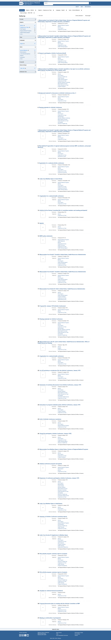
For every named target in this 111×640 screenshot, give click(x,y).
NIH (53, 638)
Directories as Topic (62, 156)
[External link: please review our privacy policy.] (20, 635)
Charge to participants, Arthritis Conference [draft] (52, 53)
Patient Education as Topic (63, 85)
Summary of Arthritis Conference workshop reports (53, 516)
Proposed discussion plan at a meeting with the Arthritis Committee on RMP (60, 603)
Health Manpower (61, 241)
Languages (22, 40)
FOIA (57, 634)
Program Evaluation (62, 86)
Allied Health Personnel (62, 83)
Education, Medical (61, 391)
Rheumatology (61, 116)
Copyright (22, 62)
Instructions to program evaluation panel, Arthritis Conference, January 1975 (60, 404)
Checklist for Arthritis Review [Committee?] (51, 590)
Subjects (21, 22)
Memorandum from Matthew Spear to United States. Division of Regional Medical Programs (64, 449)
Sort (79, 15)
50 (87, 15)
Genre (21, 47)
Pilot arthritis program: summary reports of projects (53, 553)
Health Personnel (61, 245)
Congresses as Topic (62, 29)
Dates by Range (23, 65)
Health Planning (61, 78)
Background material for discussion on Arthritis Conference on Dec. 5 (57, 93)
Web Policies (59, 632)
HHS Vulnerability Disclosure (62, 635)
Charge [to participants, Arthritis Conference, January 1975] (55, 433)
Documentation (61, 524)
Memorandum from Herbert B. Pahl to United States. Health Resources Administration (62, 289)
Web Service (88, 6)
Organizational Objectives (63, 547)
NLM (51, 638)
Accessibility (77, 634)
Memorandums (23, 52)
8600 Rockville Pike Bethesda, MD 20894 (42, 634)
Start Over (22, 10)
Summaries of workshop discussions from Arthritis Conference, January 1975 (60, 385)
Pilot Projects (60, 28)
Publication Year (23, 71)
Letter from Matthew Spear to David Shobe (51, 179)
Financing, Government (62, 172)
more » (21, 34)
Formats (21, 19)
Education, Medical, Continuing (64, 82)
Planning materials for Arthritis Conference (50, 107)
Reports (21, 55)
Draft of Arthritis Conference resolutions (50, 419)
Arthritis (59, 26)
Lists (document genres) (25, 53)
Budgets (59, 348)
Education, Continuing (62, 490)
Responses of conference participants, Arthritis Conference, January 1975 (59, 478)
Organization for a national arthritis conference (51, 163)
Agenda (42, 223)
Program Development (62, 565)
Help (82, 6)
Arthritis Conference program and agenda (51, 463)
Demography (60, 122)
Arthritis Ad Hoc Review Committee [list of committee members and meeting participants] (63, 210)
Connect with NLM (23, 632)
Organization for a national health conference (52, 196)
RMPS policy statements (46, 236)
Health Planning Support (62, 46)
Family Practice (61, 485)
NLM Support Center (79, 632)
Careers (76, 635)
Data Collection (61, 542)
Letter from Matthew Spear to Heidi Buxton (51, 503)
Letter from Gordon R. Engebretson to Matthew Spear (54, 535)
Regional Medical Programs (63, 25)
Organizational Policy (62, 243)
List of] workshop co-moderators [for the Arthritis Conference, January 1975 (60, 370)
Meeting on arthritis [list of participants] (50, 618)
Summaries (22, 57)
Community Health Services (63, 396)
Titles (21, 37)
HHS (56, 638)
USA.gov (59, 638)
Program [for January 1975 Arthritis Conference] (52, 306)
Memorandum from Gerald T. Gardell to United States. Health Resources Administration (63, 254)
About (77, 6)
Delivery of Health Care (62, 76)
